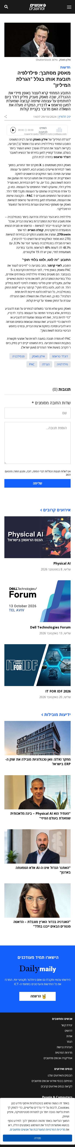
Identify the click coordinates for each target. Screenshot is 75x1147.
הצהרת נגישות (64, 1047)
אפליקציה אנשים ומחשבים (58, 1058)
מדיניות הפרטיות (63, 1052)
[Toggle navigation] (67, 7)
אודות (69, 1036)
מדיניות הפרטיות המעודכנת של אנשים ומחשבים (37, 1129)
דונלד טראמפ (60, 356)
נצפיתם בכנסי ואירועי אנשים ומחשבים (52, 1081)
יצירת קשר (66, 1025)
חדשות (65, 67)
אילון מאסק (38, 356)
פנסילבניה (18, 356)
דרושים (68, 1030)
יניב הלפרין (65, 116)
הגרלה (46, 364)
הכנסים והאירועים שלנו (60, 1075)
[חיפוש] (6, 7)
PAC (32, 364)
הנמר (69, 1041)
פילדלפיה (62, 364)
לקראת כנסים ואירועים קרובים (56, 1086)
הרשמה (35, 996)
